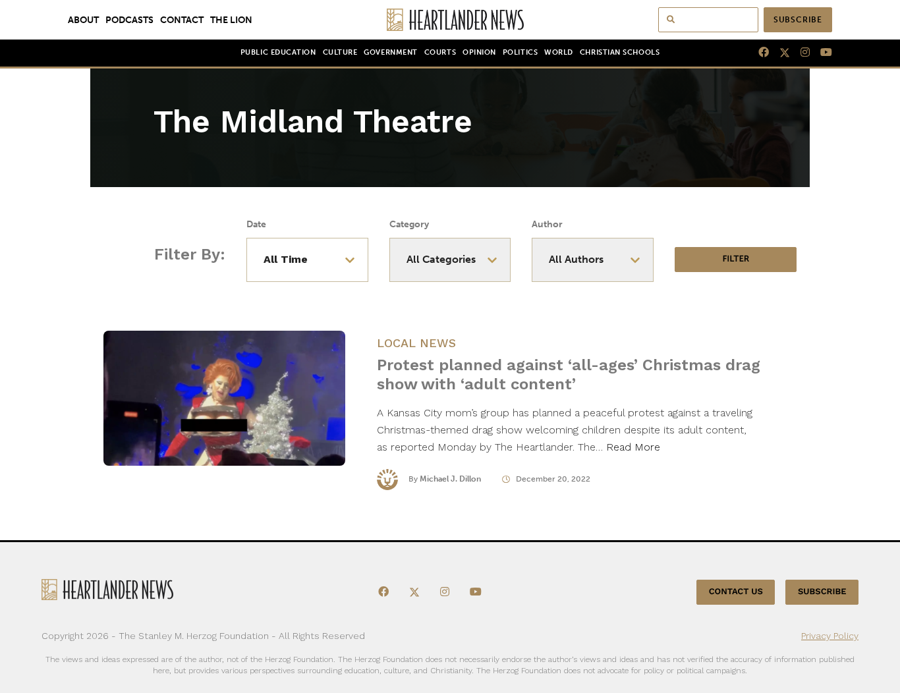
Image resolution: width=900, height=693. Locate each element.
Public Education (278, 52)
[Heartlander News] (450, 20)
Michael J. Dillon (450, 479)
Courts (440, 52)
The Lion (231, 20)
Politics (520, 52)
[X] (779, 52)
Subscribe (797, 19)
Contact (182, 20)
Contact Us (736, 592)
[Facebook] (758, 52)
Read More (633, 447)
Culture (340, 52)
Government (390, 52)
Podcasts (129, 20)
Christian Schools (620, 52)
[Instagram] (800, 52)
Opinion (479, 52)
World (558, 52)
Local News (416, 343)
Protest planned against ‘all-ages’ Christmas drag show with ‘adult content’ (568, 374)
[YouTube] (821, 52)
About (83, 20)
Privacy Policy (829, 635)
